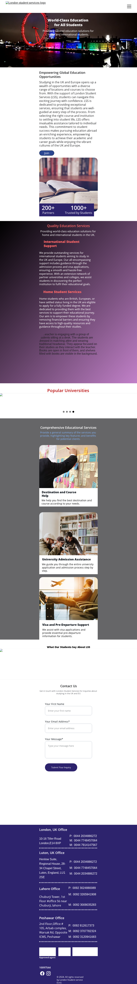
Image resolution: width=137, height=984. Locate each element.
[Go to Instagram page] (48, 973)
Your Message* (54, 739)
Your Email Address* (57, 721)
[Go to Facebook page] (42, 973)
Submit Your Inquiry (61, 767)
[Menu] (129, 6)
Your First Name (54, 704)
